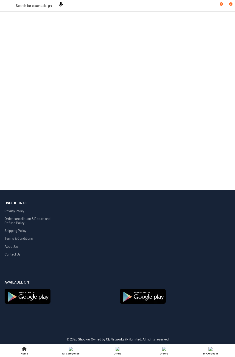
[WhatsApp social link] (124, 312)
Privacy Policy (14, 211)
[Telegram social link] (131, 312)
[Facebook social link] (104, 312)
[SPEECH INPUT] (61, 5)
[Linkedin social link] (117, 312)
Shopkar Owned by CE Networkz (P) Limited (109, 339)
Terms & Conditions (19, 238)
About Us (11, 246)
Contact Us (12, 254)
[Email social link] (111, 312)
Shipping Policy (15, 231)
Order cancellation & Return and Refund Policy (27, 221)
